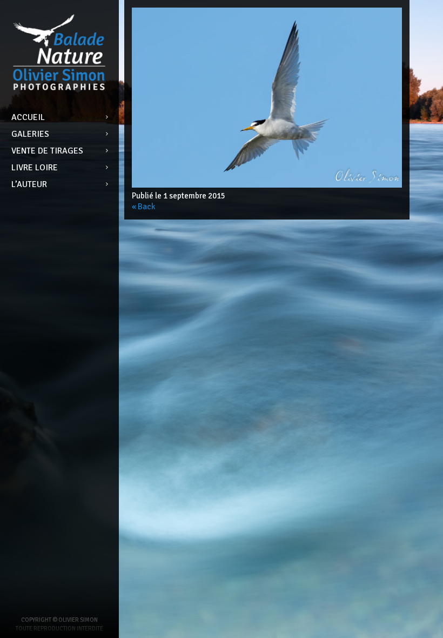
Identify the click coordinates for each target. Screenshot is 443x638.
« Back (143, 206)
